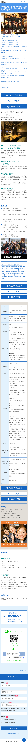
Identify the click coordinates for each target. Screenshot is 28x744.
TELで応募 (15, 101)
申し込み (14, 728)
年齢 (2, 689)
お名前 (4, 682)
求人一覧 (23, 1)
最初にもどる (23, 670)
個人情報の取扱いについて (14, 733)
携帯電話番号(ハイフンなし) (9, 695)
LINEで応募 (15, 106)
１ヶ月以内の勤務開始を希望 (10, 719)
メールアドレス (6, 702)
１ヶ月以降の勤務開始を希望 (10, 722)
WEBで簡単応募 (15, 95)
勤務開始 (4, 717)
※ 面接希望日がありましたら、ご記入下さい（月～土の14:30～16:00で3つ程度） (13, 709)
